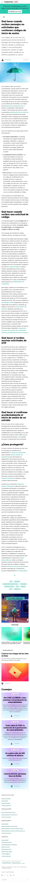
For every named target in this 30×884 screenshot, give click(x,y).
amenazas (16, 581)
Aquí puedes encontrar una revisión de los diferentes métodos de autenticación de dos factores (14, 330)
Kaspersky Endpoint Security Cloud (9, 814)
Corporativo (5, 836)
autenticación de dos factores (19, 112)
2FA (4, 17)
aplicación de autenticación (14, 106)
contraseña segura (14, 267)
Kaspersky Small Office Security (8, 812)
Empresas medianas (6, 820)
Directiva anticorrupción (15, 862)
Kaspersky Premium (7, 478)
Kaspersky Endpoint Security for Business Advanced (13, 831)
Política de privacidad (6, 862)
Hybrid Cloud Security (6, 849)
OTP (17, 586)
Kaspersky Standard (6, 798)
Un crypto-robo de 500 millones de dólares (15, 754)
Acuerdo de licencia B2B (16, 863)
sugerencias (17, 589)
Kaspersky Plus (5, 801)
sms (11, 589)
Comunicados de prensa (6, 868)
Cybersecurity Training (7, 851)
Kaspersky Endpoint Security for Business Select (12, 828)
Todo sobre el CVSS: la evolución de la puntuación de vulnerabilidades (15, 727)
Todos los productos (6, 817)
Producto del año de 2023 (16, 566)
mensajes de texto (9, 586)
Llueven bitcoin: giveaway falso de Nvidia (15, 775)
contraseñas (23, 584)
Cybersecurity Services (7, 842)
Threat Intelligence (6, 853)
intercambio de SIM (7, 302)
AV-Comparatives (21, 571)
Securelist (3, 872)
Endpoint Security (6, 847)
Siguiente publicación (8, 650)
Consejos (15, 694)
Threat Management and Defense (9, 844)
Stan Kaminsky (8, 59)
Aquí (19, 437)
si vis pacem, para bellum (17, 452)
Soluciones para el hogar (8, 795)
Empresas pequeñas (6, 808)
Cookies (23, 863)
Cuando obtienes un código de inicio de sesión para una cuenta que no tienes (11, 643)
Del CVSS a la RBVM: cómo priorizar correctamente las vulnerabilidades (15, 700)
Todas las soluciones (6, 805)
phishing (23, 586)
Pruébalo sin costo (15, 11)
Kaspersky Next (5, 824)
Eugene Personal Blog (10, 872)
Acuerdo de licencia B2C (6, 863)
